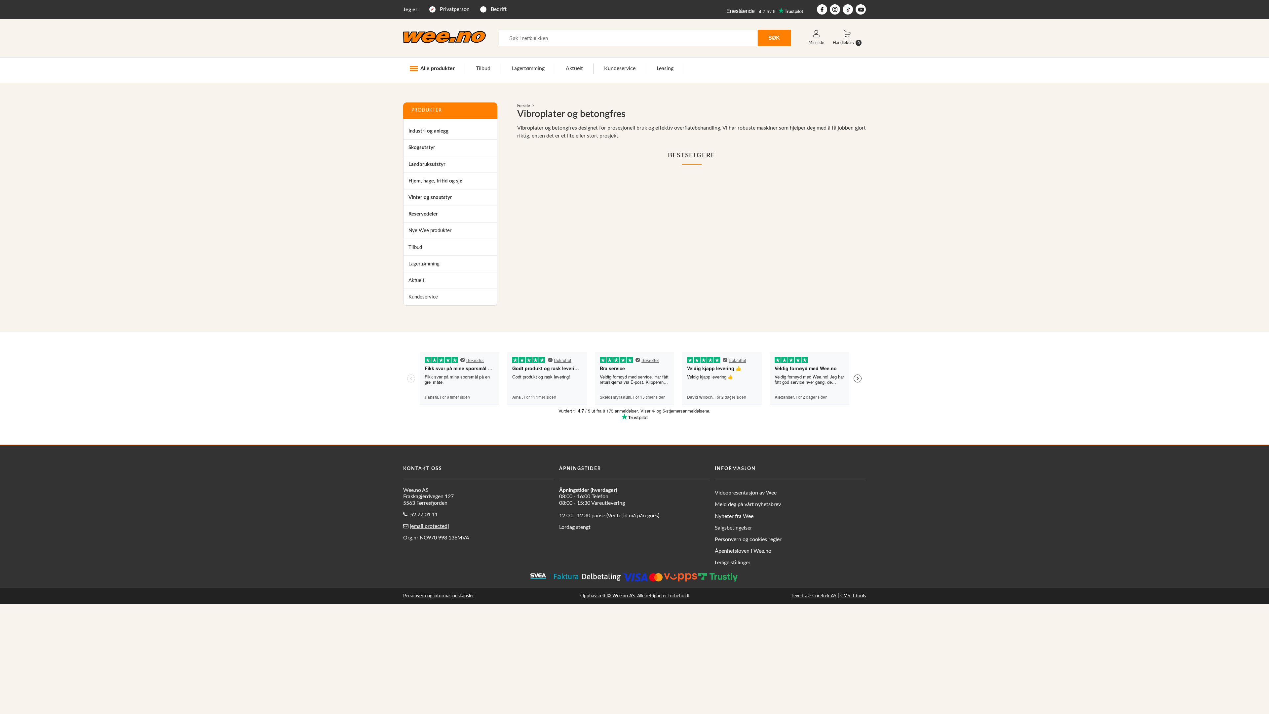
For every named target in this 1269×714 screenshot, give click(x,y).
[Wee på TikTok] (848, 9)
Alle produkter (437, 68)
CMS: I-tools (853, 595)
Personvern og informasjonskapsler (438, 595)
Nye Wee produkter (429, 230)
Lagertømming (528, 68)
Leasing (665, 68)
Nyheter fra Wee (734, 516)
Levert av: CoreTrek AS (813, 595)
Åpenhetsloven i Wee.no (743, 551)
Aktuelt (574, 68)
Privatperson (455, 9)
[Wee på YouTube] (861, 9)
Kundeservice (619, 68)
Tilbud (483, 68)
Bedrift (499, 9)
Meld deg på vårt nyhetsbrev (748, 504)
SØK (774, 38)
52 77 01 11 (424, 514)
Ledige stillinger (732, 562)
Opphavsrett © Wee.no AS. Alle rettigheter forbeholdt (635, 595)
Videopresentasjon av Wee (746, 493)
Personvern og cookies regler (748, 539)
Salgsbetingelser (733, 528)
